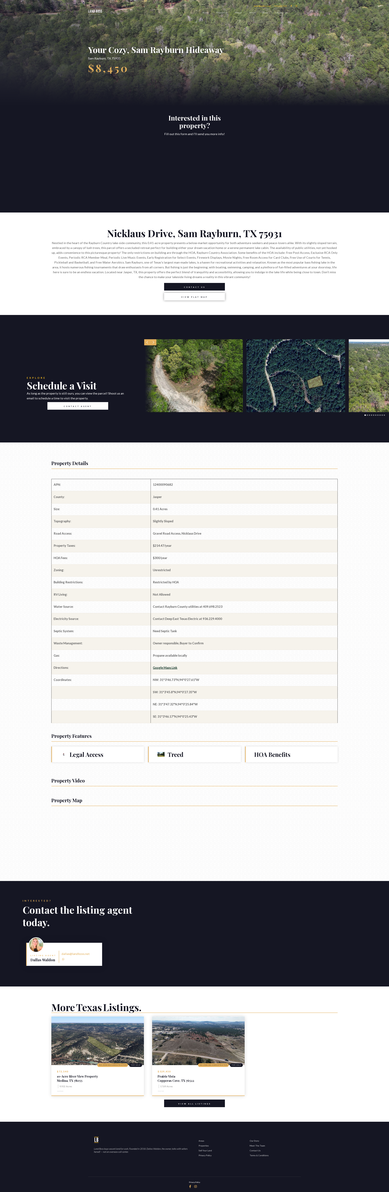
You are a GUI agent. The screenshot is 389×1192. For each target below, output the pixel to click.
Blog (265, 12)
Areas (252, 12)
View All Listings (194, 1104)
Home (206, 12)
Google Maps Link (165, 667)
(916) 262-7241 (280, 6)
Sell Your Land (205, 1150)
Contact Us (281, 12)
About (238, 12)
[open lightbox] (193, 375)
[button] (147, 342)
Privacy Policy (205, 1155)
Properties (222, 12)
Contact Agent (78, 406)
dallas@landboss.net (262, 6)
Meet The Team (257, 1145)
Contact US (194, 287)
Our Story (254, 1140)
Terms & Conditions (259, 1155)
